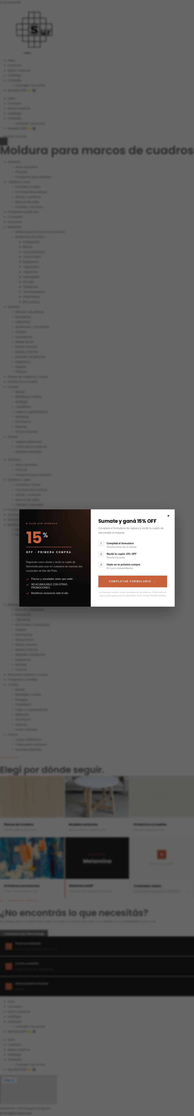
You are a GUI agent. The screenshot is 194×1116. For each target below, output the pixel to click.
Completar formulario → (132, 581)
